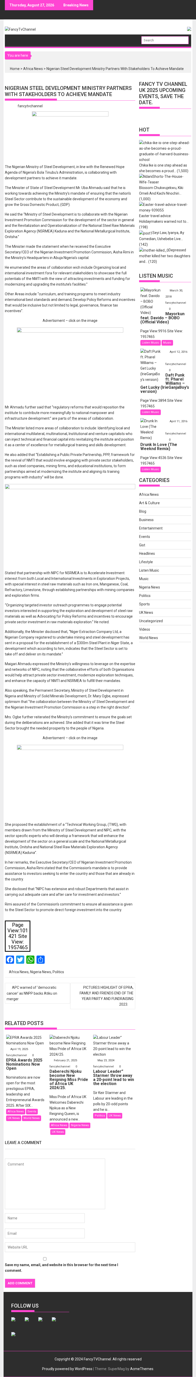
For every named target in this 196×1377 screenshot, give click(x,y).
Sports (144, 604)
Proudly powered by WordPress (67, 1369)
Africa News (33, 69)
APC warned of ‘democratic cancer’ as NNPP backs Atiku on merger (32, 993)
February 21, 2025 (65, 1060)
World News (31, 1118)
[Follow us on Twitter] (31, 1323)
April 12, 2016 (178, 352)
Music (167, 342)
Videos (144, 629)
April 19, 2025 (19, 1049)
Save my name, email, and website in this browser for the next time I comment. (61, 1268)
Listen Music (150, 342)
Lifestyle (146, 562)
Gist (142, 545)
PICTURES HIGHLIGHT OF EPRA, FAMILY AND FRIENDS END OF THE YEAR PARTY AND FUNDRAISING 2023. (106, 995)
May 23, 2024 (106, 1060)
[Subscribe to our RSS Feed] (58, 1323)
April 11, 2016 (178, 421)
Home (15, 69)
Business (146, 520)
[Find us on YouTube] (17, 1338)
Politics (58, 972)
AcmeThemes (141, 1369)
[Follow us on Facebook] (17, 1323)
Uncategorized (151, 621)
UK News (14, 1118)
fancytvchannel (30, 106)
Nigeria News (40, 972)
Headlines (147, 553)
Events (32, 1111)
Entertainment (151, 528)
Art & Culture (149, 503)
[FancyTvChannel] (14, 38)
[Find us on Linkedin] (44, 1323)
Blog (142, 511)
